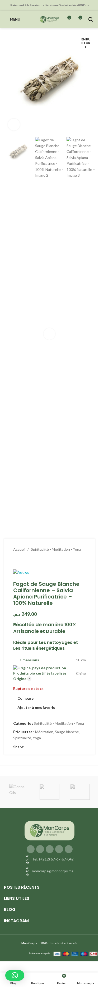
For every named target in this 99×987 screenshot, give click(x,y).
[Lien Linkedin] (46, 747)
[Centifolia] (80, 792)
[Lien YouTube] (50, 849)
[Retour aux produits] (23, 561)
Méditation (44, 731)
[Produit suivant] (29, 561)
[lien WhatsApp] (53, 747)
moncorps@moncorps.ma (52, 871)
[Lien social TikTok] (69, 849)
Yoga (37, 738)
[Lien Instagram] (40, 849)
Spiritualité (22, 738)
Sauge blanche (67, 731)
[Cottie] (49, 792)
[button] (9, 84)
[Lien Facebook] (27, 747)
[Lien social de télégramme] (59, 747)
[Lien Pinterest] (40, 747)
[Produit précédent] (16, 561)
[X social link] (34, 747)
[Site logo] (49, 19)
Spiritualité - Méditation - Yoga (56, 549)
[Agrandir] (14, 124)
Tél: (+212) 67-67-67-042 (53, 859)
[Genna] (19, 792)
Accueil (19, 549)
